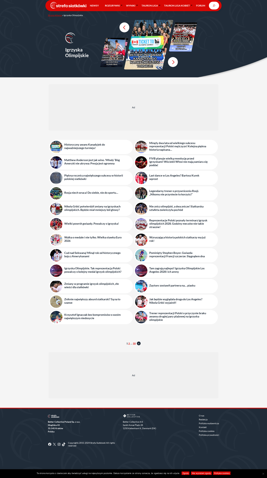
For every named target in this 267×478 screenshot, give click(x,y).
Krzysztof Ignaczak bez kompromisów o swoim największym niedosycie (92, 316)
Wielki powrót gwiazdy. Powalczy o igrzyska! (91, 223)
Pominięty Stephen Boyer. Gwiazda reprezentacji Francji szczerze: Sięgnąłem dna (177, 254)
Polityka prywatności (209, 435)
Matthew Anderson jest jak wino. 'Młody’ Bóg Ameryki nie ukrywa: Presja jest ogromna (92, 161)
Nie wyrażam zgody (201, 473)
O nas (201, 415)
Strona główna (55, 15)
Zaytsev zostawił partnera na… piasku (172, 285)
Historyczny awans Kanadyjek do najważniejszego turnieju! (144, 60)
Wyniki (130, 5)
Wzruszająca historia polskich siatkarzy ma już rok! (177, 239)
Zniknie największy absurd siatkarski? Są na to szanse (92, 301)
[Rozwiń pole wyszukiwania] (214, 5)
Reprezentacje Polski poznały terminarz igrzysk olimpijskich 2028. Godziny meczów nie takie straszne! (178, 224)
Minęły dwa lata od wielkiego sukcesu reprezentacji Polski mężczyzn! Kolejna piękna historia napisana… (181, 41)
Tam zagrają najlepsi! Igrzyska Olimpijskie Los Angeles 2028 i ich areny (177, 270)
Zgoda (185, 473)
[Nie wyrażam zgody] (263, 473)
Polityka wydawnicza (209, 423)
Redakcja (203, 419)
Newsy (94, 5)
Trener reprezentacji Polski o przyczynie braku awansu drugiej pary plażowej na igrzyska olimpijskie (112, 56)
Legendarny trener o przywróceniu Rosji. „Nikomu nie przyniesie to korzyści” (174, 192)
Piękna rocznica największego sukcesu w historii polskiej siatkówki (93, 177)
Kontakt (203, 427)
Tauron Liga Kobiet (177, 5)
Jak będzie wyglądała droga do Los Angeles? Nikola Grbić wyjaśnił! (175, 301)
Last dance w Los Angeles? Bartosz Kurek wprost (174, 177)
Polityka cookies (206, 431)
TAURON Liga (150, 5)
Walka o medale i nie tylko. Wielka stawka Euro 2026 (93, 239)
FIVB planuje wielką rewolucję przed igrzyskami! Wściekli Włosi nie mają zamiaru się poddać (178, 162)
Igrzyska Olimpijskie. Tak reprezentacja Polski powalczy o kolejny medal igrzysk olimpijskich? (92, 270)
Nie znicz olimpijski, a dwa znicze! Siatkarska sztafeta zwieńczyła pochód (176, 208)
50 (134, 343)
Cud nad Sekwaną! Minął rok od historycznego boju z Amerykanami (92, 254)
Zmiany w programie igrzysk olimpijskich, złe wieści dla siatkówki (91, 285)
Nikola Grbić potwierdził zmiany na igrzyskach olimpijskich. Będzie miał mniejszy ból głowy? (92, 208)
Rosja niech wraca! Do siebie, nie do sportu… (91, 192)
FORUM (200, 5)
